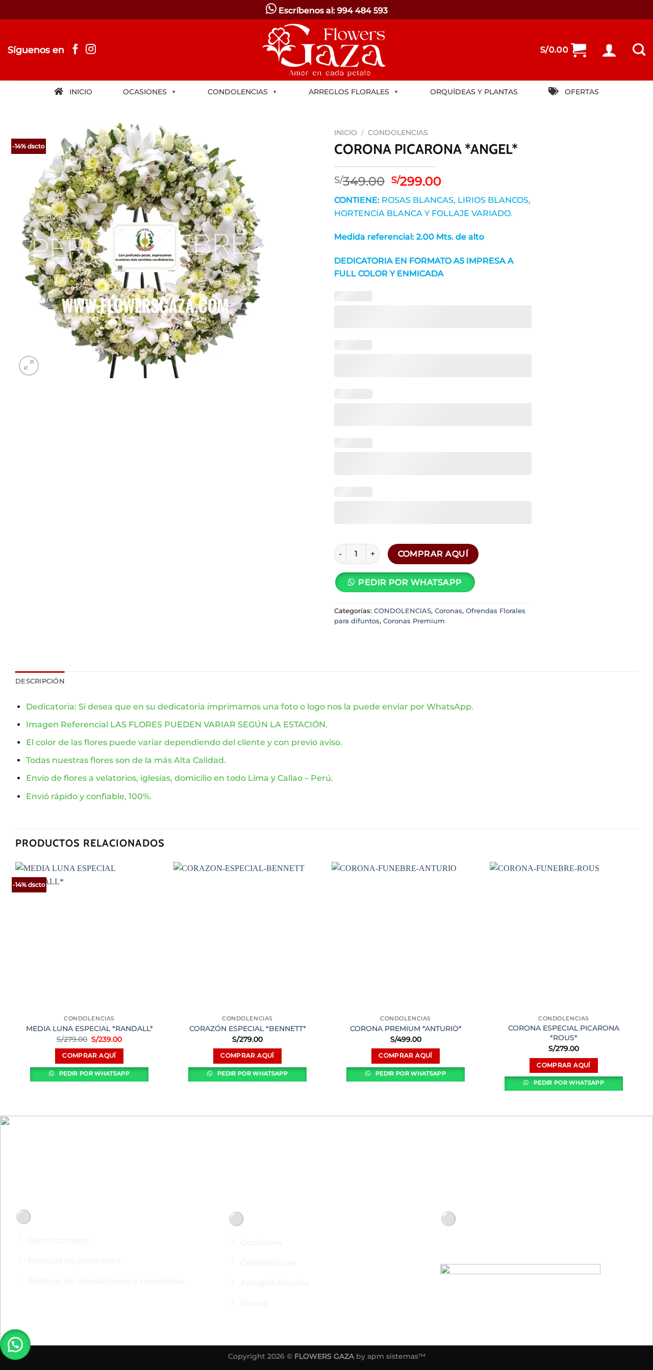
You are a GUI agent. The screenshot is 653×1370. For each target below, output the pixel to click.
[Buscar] (639, 50)
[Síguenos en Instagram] (91, 50)
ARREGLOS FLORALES (349, 91)
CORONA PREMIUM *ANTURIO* (406, 1028)
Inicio (345, 132)
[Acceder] (609, 50)
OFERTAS (579, 91)
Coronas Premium (414, 621)
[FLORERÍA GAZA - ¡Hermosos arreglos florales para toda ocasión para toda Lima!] (326, 50)
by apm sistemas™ (389, 1356)
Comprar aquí (433, 554)
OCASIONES (145, 91)
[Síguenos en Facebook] (75, 50)
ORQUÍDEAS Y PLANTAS (474, 91)
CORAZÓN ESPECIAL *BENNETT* (247, 1028)
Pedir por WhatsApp (410, 582)
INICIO (77, 91)
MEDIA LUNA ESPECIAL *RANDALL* (89, 1028)
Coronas (448, 611)
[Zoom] (29, 366)
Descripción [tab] (40, 681)
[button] (15, 1344)
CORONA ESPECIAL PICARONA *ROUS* (563, 1032)
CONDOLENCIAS (238, 91)
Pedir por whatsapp (94, 1073)
